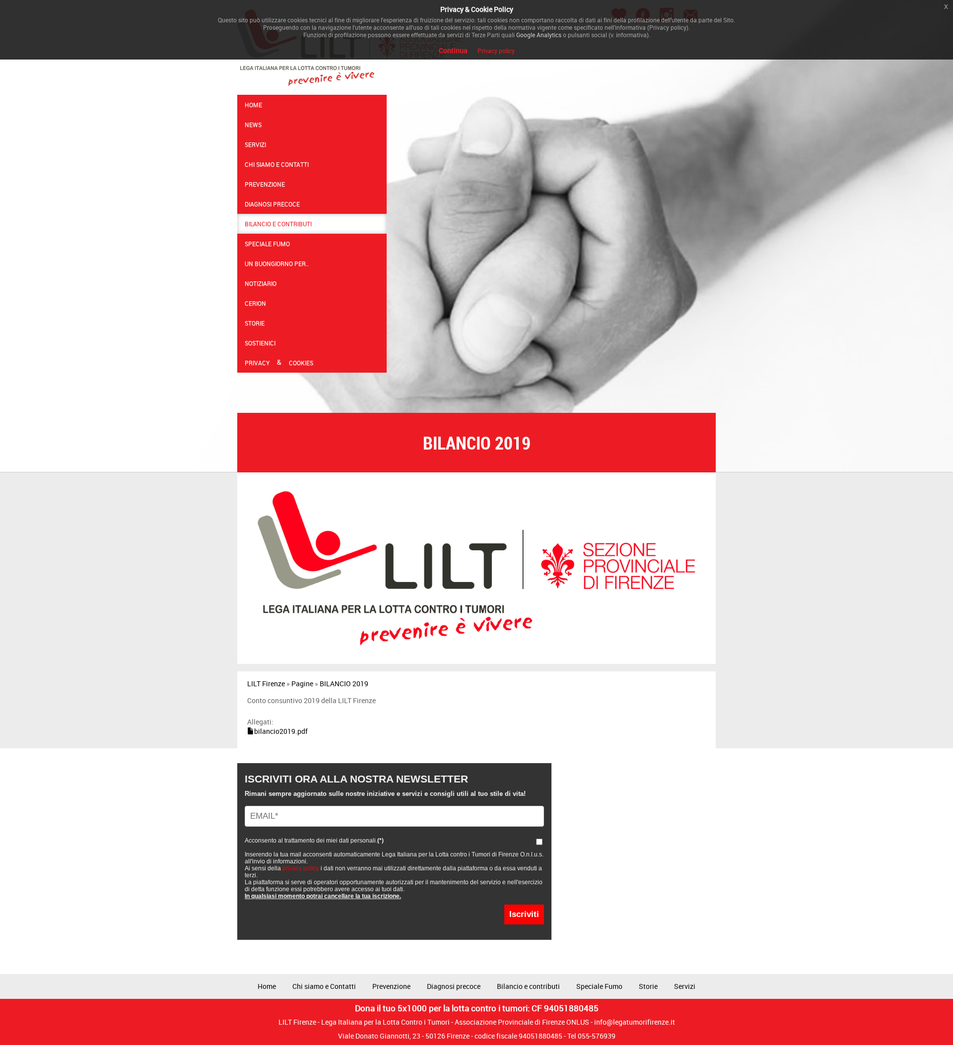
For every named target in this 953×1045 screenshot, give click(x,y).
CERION (255, 303)
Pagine (302, 683)
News (253, 125)
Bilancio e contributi (278, 224)
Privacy (257, 363)
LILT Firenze (266, 683)
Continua (453, 50)
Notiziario (260, 283)
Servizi (255, 144)
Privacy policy (496, 51)
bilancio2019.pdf (281, 731)
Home (253, 105)
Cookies (301, 363)
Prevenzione (265, 184)
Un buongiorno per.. (277, 263)
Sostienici (260, 343)
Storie (255, 323)
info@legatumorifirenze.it (634, 1022)
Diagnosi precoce (272, 204)
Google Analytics (538, 35)
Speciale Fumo (267, 244)
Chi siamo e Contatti (277, 164)
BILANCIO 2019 (344, 683)
